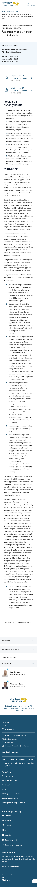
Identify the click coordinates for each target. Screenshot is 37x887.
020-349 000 (9, 742)
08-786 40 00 (9, 729)
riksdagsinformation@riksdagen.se (17, 746)
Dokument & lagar (13, 11)
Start (3, 11)
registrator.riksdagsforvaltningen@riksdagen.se (19, 764)
